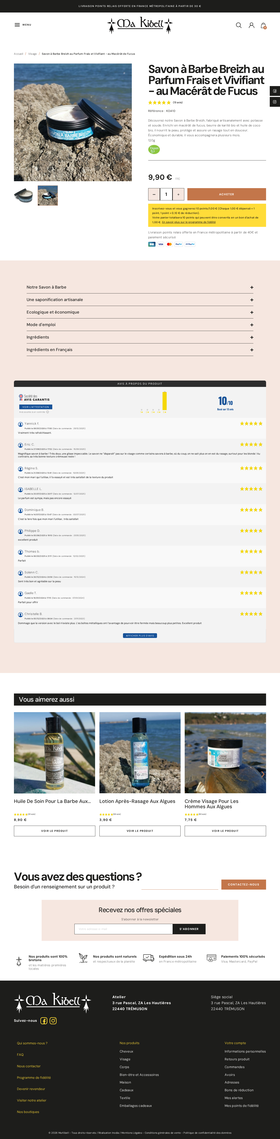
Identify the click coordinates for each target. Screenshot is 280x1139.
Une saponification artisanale (55, 299)
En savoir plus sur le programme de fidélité (189, 222)
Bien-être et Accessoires (139, 1075)
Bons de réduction (239, 1090)
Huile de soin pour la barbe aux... (52, 801)
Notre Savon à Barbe (46, 287)
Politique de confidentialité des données (207, 1132)
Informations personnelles (245, 1051)
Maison (125, 1082)
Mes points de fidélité (242, 1106)
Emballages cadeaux (136, 1106)
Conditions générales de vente (163, 1132)
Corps (124, 1067)
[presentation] (17, 774)
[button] (243, 885)
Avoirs (230, 1075)
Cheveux (126, 1051)
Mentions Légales (131, 1132)
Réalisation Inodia (108, 1132)
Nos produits (129, 1043)
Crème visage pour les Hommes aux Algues (211, 804)
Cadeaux (126, 1090)
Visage (125, 1059)
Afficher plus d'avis (140, 635)
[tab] (140, 287)
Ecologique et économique (53, 312)
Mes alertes (234, 1098)
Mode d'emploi (41, 324)
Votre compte (235, 1043)
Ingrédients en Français (49, 349)
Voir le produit (54, 831)
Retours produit (237, 1059)
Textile (125, 1098)
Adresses (232, 1082)
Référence (156, 111)
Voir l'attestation (36, 406)
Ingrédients (38, 337)
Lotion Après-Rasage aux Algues (137, 801)
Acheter (226, 194)
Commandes (235, 1067)
